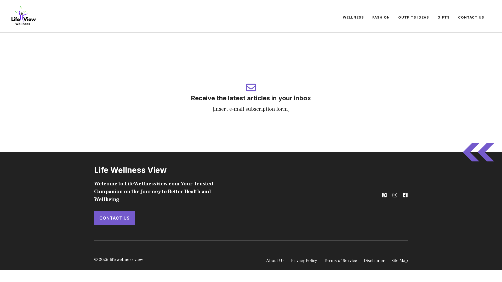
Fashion (381, 17)
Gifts (443, 17)
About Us (275, 260)
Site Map (399, 260)
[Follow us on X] (384, 195)
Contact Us (471, 17)
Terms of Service (340, 260)
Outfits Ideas (413, 17)
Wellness (353, 17)
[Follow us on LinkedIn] (405, 195)
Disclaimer (374, 260)
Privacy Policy (304, 260)
